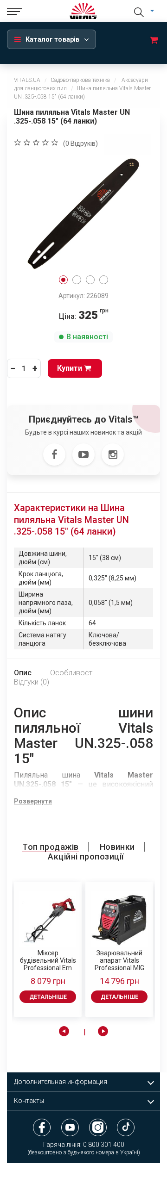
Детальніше (48, 997)
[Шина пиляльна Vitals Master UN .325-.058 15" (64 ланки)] (83, 213)
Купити (70, 368)
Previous (64, 1031)
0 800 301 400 (103, 1144)
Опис (23, 672)
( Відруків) (80, 143)
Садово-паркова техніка (80, 80)
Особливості (72, 672)
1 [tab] (63, 279)
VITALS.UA (27, 80)
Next (103, 1031)
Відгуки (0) (31, 682)
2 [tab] (76, 279)
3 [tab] (90, 279)
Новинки (117, 847)
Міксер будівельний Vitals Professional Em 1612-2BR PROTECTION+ (48, 960)
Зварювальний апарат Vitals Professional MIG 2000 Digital (119, 960)
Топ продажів (50, 847)
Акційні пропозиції (85, 856)
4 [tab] (103, 279)
